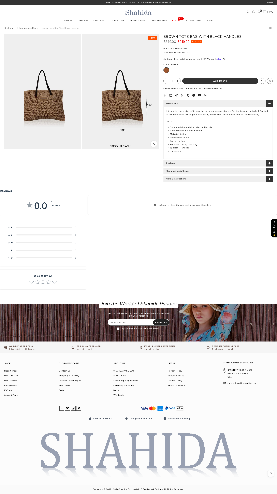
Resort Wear (10, 370)
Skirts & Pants (11, 395)
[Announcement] (138, 2)
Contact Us (64, 370)
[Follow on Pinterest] (78, 408)
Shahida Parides (179, 48)
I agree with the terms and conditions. (140, 328)
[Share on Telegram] (193, 95)
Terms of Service (177, 385)
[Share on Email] (199, 95)
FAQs (61, 390)
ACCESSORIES (194, 20)
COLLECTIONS (159, 20)
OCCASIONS (118, 20)
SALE (210, 20)
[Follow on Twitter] (67, 408)
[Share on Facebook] (164, 95)
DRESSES (83, 20)
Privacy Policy (175, 370)
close (8, 3)
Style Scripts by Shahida (125, 380)
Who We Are (120, 375)
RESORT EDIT (138, 20)
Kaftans (8, 390)
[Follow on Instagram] (73, 408)
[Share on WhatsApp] (205, 95)
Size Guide (64, 385)
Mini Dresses (10, 380)
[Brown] (166, 70)
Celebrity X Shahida (123, 385)
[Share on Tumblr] (188, 95)
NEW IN (68, 20)
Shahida (8, 28)
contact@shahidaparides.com (242, 383)
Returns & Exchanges (70, 380)
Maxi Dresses (11, 375)
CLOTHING (99, 20)
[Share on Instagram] (170, 95)
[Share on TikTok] (176, 95)
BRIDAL (177, 20)
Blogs (116, 390)
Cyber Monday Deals (28, 28)
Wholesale (118, 395)
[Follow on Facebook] (61, 408)
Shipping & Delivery (69, 375)
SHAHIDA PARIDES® (123, 370)
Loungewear (10, 385)
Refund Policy (175, 380)
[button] (43, 227)
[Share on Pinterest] (182, 95)
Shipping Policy (176, 375)
